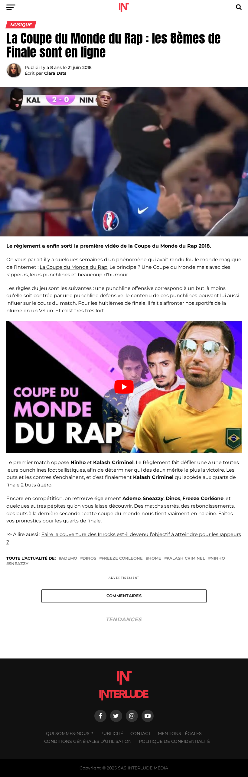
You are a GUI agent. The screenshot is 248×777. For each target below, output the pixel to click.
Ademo (69, 559)
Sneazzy (18, 564)
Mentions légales (180, 733)
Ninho (217, 559)
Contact (140, 733)
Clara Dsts (55, 73)
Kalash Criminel (186, 559)
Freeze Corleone (122, 559)
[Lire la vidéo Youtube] (123, 387)
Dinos (89, 559)
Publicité (111, 733)
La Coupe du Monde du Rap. (74, 267)
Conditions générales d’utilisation (88, 741)
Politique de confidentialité (174, 741)
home (154, 559)
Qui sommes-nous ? (69, 733)
